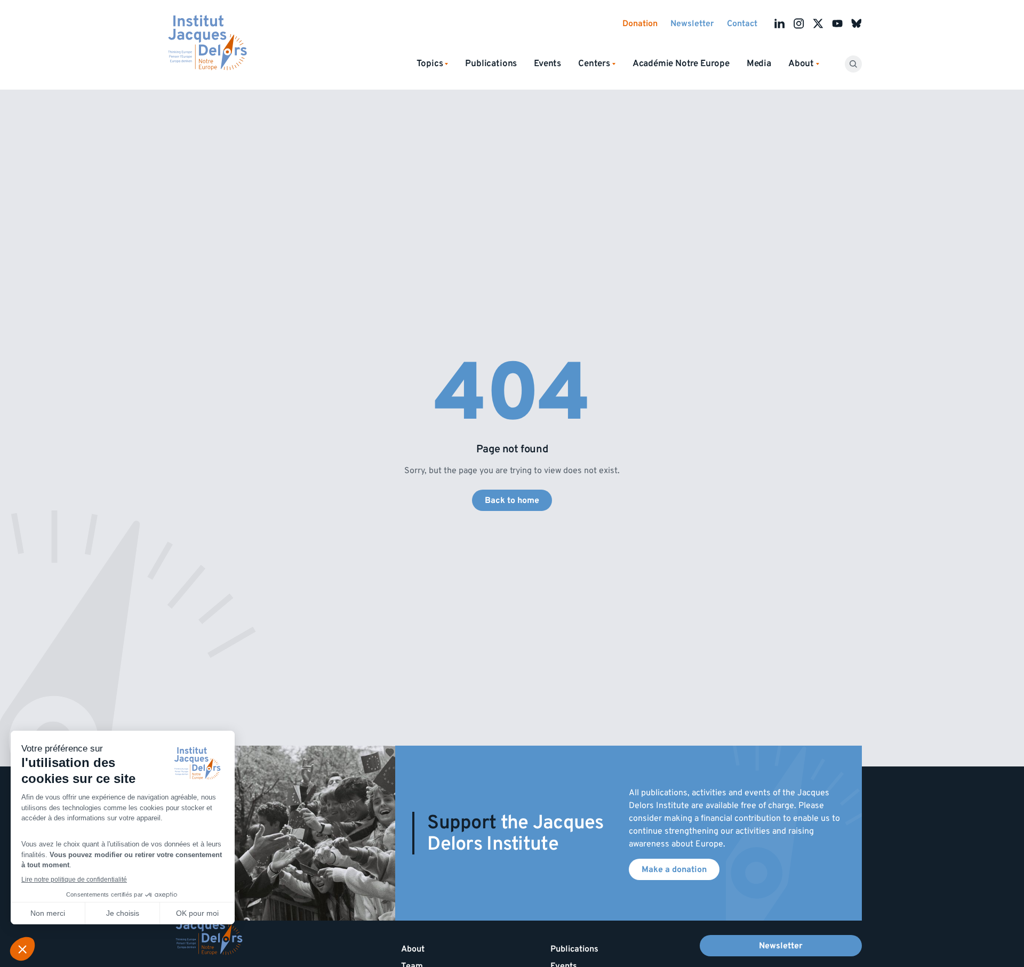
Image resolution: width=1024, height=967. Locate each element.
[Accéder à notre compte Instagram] (799, 23)
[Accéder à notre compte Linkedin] (779, 23)
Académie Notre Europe (681, 63)
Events (547, 63)
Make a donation (674, 869)
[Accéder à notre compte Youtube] (837, 23)
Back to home (512, 500)
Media (759, 63)
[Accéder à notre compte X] (818, 23)
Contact (742, 23)
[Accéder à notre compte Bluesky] (856, 23)
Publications (491, 63)
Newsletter (692, 23)
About (413, 949)
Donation (640, 23)
